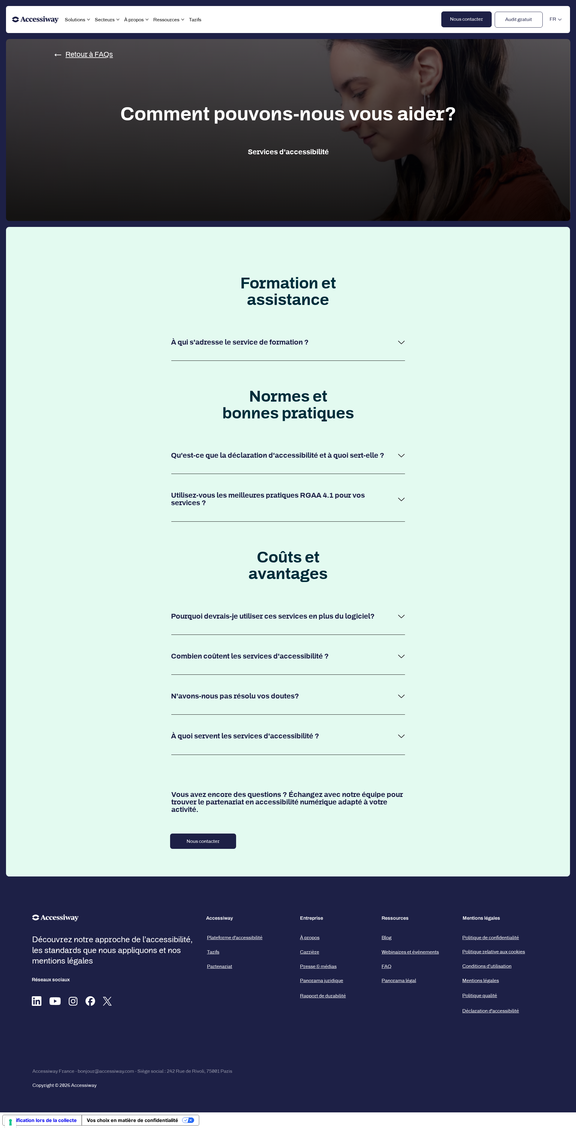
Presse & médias (318, 966)
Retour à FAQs (89, 54)
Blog (387, 937)
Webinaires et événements (410, 952)
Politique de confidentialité (490, 937)
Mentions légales (480, 980)
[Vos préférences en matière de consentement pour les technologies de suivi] (10, 1122)
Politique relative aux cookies (493, 951)
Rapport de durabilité (323, 995)
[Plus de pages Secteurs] (117, 19)
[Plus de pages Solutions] (88, 19)
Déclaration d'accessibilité (490, 1010)
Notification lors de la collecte (42, 1120)
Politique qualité (479, 995)
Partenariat (219, 966)
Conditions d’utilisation (487, 966)
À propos (310, 937)
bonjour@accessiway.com (106, 1071)
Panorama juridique (321, 980)
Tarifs (213, 952)
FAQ (387, 966)
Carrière (309, 952)
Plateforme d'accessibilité (234, 937)
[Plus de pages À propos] (147, 19)
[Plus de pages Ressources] (182, 19)
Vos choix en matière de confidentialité (132, 1120)
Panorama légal (399, 980)
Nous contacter (203, 841)
